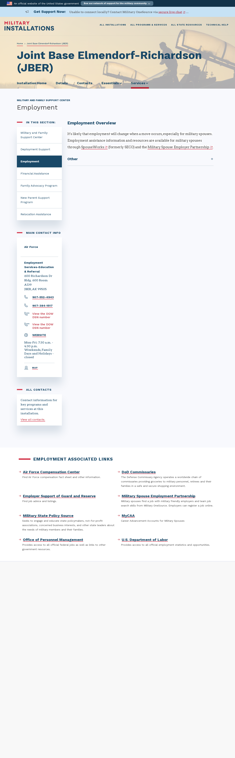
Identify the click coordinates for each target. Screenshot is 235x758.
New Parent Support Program (35, 200)
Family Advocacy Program (39, 185)
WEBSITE (39, 335)
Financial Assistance (35, 173)
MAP (35, 367)
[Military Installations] (29, 29)
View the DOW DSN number (42, 315)
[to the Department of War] (9, 3)
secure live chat (170, 12)
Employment (30, 161)
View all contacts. (33, 419)
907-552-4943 (43, 297)
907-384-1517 (42, 305)
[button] (117, 3)
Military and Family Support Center (34, 135)
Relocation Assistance (36, 214)
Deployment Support (35, 149)
